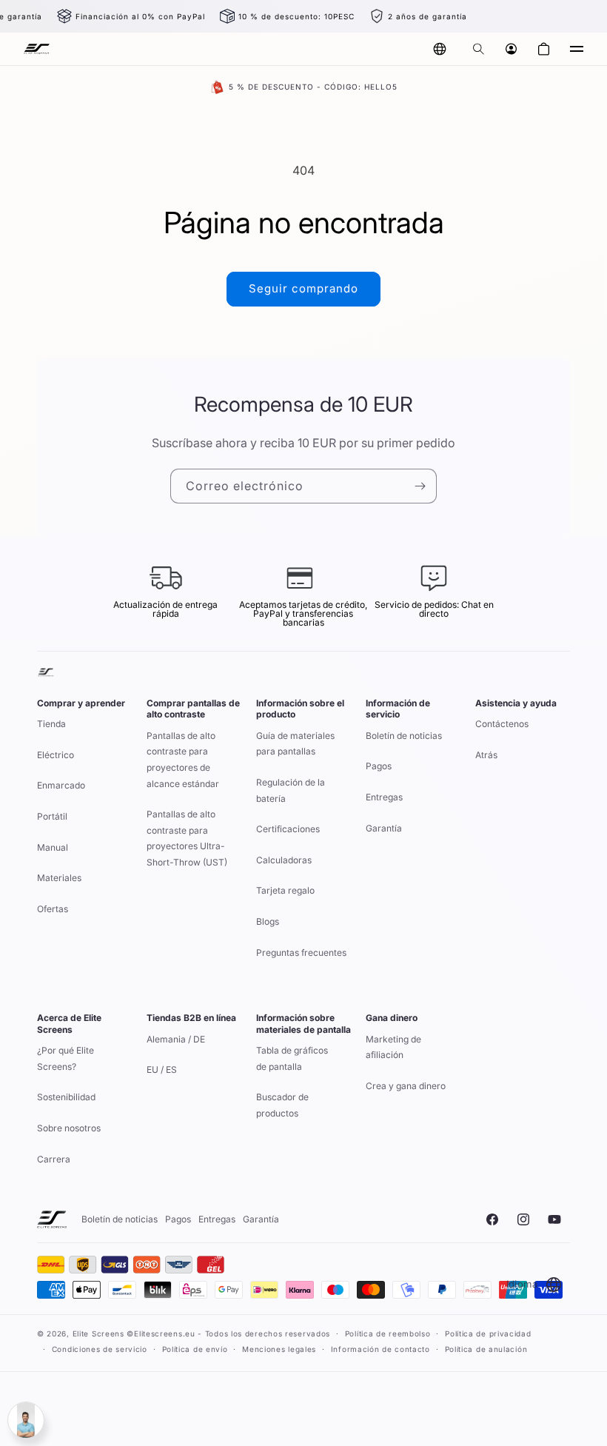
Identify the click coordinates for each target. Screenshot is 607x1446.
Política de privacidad (488, 1333)
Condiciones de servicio (99, 1349)
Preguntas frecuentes (301, 952)
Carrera (53, 1159)
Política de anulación (486, 1349)
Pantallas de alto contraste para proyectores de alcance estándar (183, 759)
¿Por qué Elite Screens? (65, 1058)
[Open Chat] (25, 1420)
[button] (478, 49)
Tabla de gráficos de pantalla (292, 1058)
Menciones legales (279, 1349)
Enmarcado (61, 785)
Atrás (486, 754)
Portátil (52, 816)
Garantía (384, 828)
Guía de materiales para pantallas (295, 743)
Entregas (384, 797)
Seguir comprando (303, 288)
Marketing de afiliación (393, 1047)
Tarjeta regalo (285, 890)
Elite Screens (98, 1333)
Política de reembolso (388, 1333)
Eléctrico (55, 754)
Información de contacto (380, 1349)
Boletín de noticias (404, 735)
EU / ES (162, 1069)
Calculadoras (284, 860)
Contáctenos (502, 723)
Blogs (267, 921)
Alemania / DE (176, 1039)
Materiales (59, 877)
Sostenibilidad (66, 1096)
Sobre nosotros (69, 1128)
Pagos (379, 765)
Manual (52, 847)
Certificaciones (288, 828)
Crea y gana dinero (406, 1085)
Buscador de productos (282, 1105)
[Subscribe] (419, 486)
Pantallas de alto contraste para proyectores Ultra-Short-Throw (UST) (187, 838)
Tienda (51, 723)
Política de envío (195, 1349)
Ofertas (52, 908)
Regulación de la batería (290, 790)
